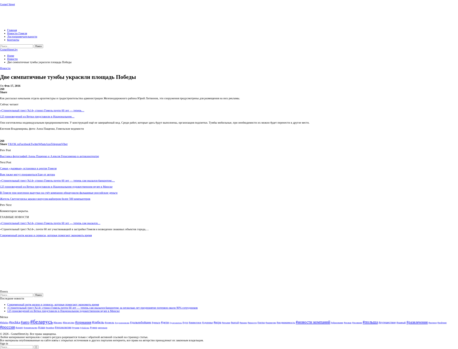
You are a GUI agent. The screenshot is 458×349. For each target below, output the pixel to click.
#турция (75, 327)
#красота (252, 322)
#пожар (348, 322)
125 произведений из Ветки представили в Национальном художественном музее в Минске (63, 311)
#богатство (68, 322)
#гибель (98, 322)
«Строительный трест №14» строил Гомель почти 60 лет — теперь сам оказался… (50, 223)
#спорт (19, 327)
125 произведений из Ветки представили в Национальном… (37, 116)
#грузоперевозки (122, 323)
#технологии (63, 327)
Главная (12, 30)
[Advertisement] (65, 17)
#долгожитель (176, 323)
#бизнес (57, 322)
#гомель (109, 322)
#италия (226, 322)
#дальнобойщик (140, 322)
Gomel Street (7, 4)
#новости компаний (313, 322)
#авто (25, 322)
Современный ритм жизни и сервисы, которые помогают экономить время (46, 235)
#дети (165, 322)
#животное (195, 322)
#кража (243, 322)
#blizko (4, 322)
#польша (370, 322)
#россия (7, 327)
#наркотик (270, 322)
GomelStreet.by (9, 49)
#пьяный (401, 322)
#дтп (185, 322)
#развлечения (417, 322)
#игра (217, 322)
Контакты (13, 39)
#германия (83, 322)
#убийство (84, 328)
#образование (337, 322)
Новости (5, 68)
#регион (432, 322)
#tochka (14, 322)
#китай (235, 322)
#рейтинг (442, 322)
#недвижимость (286, 322)
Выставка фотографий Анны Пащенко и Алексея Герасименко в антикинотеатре (49, 156)
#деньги (156, 322)
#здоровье (207, 322)
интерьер (102, 327)
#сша (41, 327)
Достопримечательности (22, 36)
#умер (93, 327)
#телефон (50, 327)
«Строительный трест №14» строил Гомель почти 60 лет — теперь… (42, 110)
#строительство (30, 327)
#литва (261, 322)
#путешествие (387, 322)
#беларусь (41, 321)
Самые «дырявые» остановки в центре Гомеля (28, 168)
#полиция (357, 322)
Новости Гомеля (17, 33)
